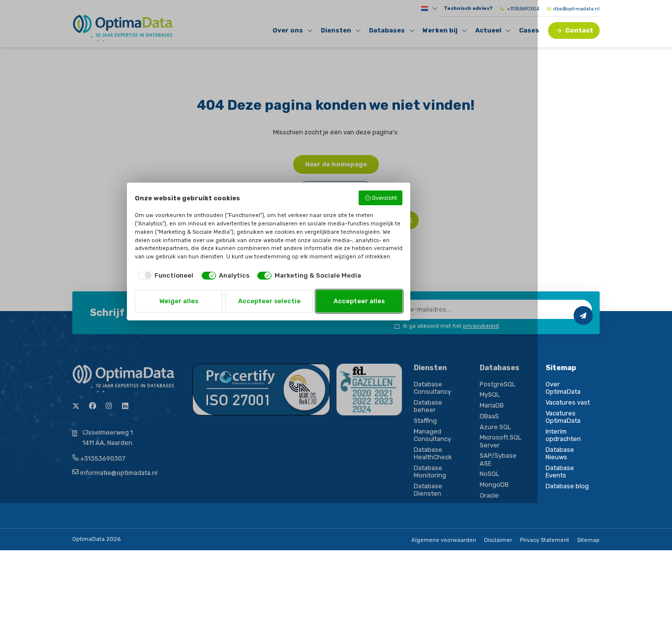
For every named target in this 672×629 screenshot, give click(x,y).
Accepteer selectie (269, 301)
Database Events (560, 471)
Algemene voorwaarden (443, 540)
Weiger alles (178, 301)
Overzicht (384, 198)
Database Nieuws (560, 453)
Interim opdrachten (563, 435)
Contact (579, 30)
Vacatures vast (568, 402)
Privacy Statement (544, 540)
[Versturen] (583, 315)
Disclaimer (498, 540)
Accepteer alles (359, 301)
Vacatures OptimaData (563, 416)
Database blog (567, 486)
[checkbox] (164, 275)
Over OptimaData (563, 387)
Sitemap (588, 540)
